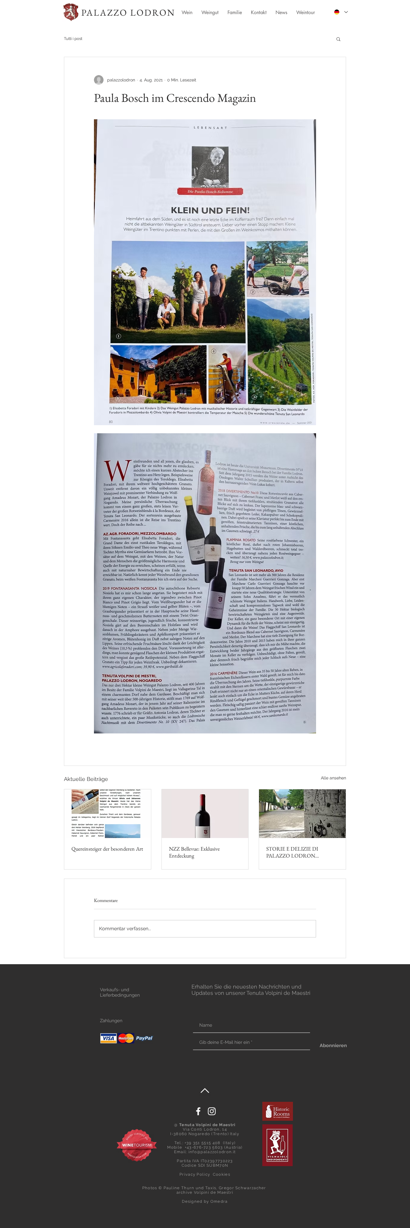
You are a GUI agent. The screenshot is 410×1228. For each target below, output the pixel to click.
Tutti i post (73, 38)
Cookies (221, 1174)
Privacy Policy (194, 1174)
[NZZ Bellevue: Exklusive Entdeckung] (205, 813)
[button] (338, 38)
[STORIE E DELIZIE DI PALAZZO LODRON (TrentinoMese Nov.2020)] (302, 813)
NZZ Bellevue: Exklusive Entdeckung (194, 852)
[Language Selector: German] (341, 12)
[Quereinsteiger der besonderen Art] (107, 813)
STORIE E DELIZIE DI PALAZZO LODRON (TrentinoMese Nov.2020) (293, 852)
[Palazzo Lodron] (212, 1111)
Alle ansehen (333, 777)
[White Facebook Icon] (198, 1111)
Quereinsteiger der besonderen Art (107, 848)
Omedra (219, 1201)
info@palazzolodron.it (212, 1152)
